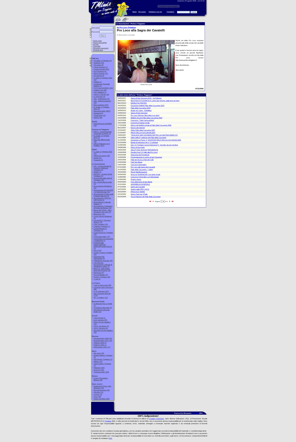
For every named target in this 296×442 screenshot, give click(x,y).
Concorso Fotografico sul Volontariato (145, 177)
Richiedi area (98, 50)
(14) (102, 99)
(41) (103, 179)
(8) (99, 65)
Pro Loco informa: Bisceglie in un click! (145, 115)
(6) (102, 221)
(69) (102, 390)
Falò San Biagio (136, 162)
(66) (98, 117)
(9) (100, 71)
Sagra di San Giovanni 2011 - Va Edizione (146, 98)
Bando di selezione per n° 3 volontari (144, 142)
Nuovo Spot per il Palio (139, 194)
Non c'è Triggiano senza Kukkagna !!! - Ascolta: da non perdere (154, 145)
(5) (99, 97)
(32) (102, 269)
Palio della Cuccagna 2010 (140, 108)
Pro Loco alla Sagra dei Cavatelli (143, 167)
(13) (101, 224)
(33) (99, 63)
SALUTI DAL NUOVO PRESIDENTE (144, 150)
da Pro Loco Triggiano (126, 27)
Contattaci (170, 12)
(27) (102, 237)
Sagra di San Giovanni (139, 113)
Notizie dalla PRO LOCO (140, 189)
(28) (99, 353)
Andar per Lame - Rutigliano (141, 110)
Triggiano (195, 413)
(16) (101, 94)
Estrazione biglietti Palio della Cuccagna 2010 (147, 105)
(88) (100, 90)
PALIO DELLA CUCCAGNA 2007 (143, 133)
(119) (101, 372)
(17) (102, 347)
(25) (99, 214)
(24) (103, 341)
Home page (97, 41)
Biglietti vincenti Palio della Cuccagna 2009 (146, 118)
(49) (97, 397)
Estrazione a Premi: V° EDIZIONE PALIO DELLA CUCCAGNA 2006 (156, 140)
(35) (98, 361)
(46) (102, 277)
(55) (100, 320)
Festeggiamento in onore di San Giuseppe (146, 157)
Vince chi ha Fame (138, 147)
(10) (103, 191)
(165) (99, 368)
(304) (102, 399)
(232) (101, 105)
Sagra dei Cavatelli (138, 187)
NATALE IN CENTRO (139, 103)
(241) (103, 88)
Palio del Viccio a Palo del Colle (142, 160)
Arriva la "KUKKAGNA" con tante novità (145, 174)
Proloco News (136, 179)
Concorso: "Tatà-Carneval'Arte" (142, 120)
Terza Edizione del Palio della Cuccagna (145, 197)
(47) (99, 273)
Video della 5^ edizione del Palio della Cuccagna (148, 137)
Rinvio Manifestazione (139, 172)
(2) (100, 92)
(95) (101, 379)
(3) (103, 245)
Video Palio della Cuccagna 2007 (143, 130)
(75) (101, 73)
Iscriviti (95, 44)
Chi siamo (142, 12)
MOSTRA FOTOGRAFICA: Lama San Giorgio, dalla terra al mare (155, 101)
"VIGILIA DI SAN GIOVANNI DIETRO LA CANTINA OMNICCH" (154, 135)
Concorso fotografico (138, 165)
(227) (101, 291)
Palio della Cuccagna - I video (142, 169)
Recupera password (100, 48)
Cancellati (96, 46)
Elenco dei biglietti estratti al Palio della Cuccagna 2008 (151, 125)
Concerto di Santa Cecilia (140, 123)
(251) (101, 69)
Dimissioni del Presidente (140, 155)
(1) (98, 82)
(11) (98, 158)
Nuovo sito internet (138, 128)
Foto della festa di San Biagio (141, 182)
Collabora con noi (155, 12)
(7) (101, 67)
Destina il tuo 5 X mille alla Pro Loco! (144, 152)
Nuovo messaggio (100, 43)
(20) (97, 250)
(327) (102, 144)
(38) (102, 156)
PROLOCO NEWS (138, 192)
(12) (100, 115)
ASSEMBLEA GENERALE (140, 184)
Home (134, 12)
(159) (99, 370)
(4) (103, 61)
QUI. (110, 438)
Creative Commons (156, 419)
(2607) (102, 111)
